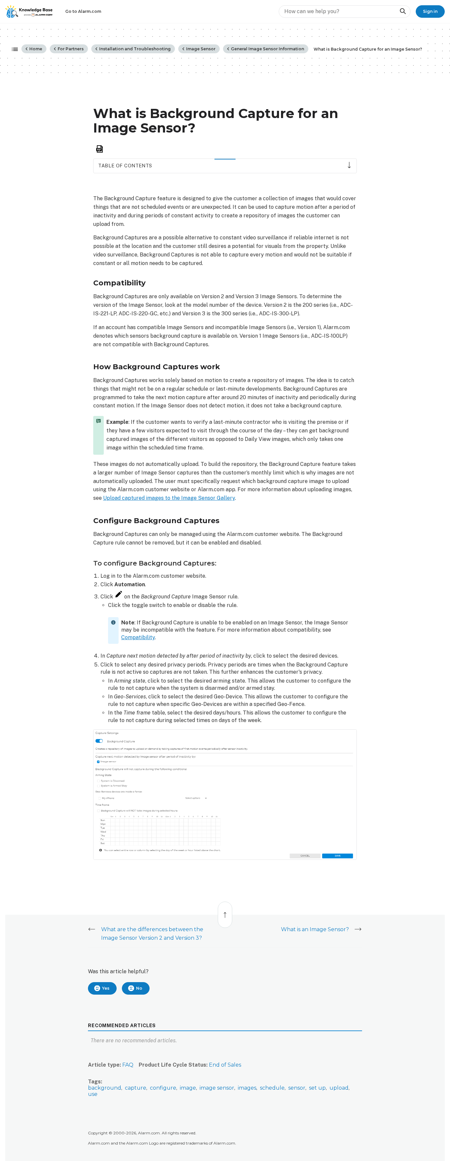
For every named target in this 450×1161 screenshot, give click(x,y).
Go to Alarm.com (83, 11)
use (93, 1094)
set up (317, 1088)
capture (135, 1088)
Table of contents (125, 165)
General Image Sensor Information (267, 48)
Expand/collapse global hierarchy (13, 50)
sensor (296, 1088)
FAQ (127, 1065)
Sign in (430, 11)
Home (35, 48)
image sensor (217, 1088)
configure (163, 1088)
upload (339, 1088)
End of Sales (225, 1065)
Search (402, 11)
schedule (272, 1088)
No (139, 988)
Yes (105, 988)
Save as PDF (99, 149)
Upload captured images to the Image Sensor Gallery (169, 498)
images (247, 1088)
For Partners (70, 48)
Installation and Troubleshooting (134, 48)
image (188, 1088)
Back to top (225, 911)
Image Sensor (200, 48)
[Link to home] (29, 11)
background (104, 1088)
